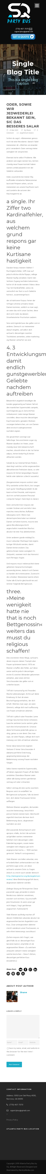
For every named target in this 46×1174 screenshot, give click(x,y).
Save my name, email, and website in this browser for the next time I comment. (23, 1052)
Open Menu (37, 5)
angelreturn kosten (27, 133)
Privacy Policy (12, 1120)
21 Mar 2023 (13, 130)
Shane (28, 130)
